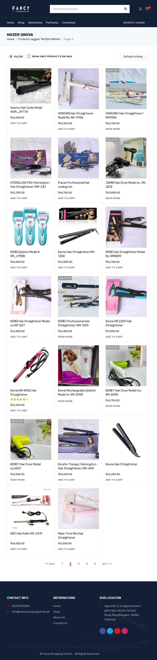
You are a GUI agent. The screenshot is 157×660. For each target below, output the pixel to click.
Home (10, 39)
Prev (52, 564)
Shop (56, 611)
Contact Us (60, 623)
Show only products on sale (52, 56)
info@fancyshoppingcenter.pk (31, 611)
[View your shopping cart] (147, 8)
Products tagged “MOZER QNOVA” (39, 39)
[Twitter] (110, 631)
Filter (18, 56)
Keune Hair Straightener (121, 464)
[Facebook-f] (103, 631)
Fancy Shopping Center (57, 653)
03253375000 (21, 605)
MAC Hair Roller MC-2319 (26, 533)
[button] (19, 123)
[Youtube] (117, 631)
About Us (59, 617)
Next (105, 564)
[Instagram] (125, 631)
